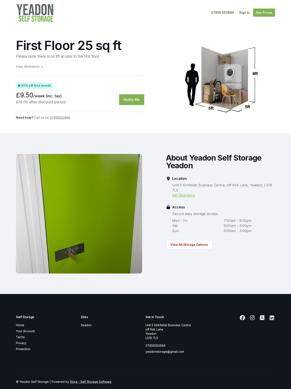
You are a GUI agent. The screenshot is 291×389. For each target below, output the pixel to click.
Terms (20, 337)
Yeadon (86, 325)
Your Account (25, 331)
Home (20, 325)
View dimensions (28, 66)
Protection (23, 349)
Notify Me (132, 100)
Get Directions (183, 195)
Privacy (21, 343)
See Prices (264, 12)
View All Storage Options (189, 244)
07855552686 (156, 345)
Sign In (244, 12)
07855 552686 (222, 12)
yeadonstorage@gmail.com (165, 351)
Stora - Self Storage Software (91, 381)
